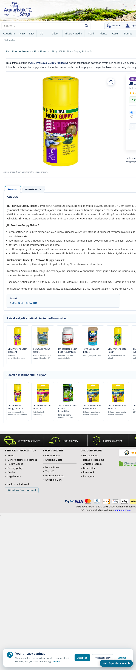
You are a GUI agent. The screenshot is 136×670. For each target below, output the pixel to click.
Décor (55, 33)
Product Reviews (54, 475)
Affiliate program (92, 463)
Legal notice (14, 476)
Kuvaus (12, 189)
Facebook (88, 472)
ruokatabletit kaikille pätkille (116, 356)
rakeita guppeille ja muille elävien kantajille (17, 413)
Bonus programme (93, 459)
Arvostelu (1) (33, 189)
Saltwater (9, 40)
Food (91, 33)
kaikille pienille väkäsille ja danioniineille (39, 413)
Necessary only (102, 657)
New (22, 33)
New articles (52, 467)
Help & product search (116, 663)
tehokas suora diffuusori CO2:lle (65, 416)
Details (56, 661)
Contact (11, 472)
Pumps (128, 33)
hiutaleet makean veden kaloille (65, 356)
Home (10, 455)
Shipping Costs (53, 459)
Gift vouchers (90, 455)
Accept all (82, 657)
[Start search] (86, 26)
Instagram (89, 476)
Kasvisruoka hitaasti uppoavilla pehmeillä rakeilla (41, 357)
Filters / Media (73, 33)
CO (42, 33)
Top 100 (49, 471)
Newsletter (89, 468)
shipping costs (123, 510)
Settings (122, 657)
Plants (103, 33)
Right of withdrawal (18, 484)
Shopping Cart (53, 479)
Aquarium (9, 33)
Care (115, 33)
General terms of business (22, 459)
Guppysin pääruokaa (92, 355)
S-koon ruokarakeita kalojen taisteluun (117, 413)
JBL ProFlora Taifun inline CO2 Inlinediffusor (67, 408)
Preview (17, 345)
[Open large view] (111, 82)
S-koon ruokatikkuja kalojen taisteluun (91, 413)
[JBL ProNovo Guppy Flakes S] (61, 121)
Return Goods (15, 463)
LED (31, 33)
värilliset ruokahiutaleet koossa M (17, 357)
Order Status (52, 455)
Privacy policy (15, 468)
